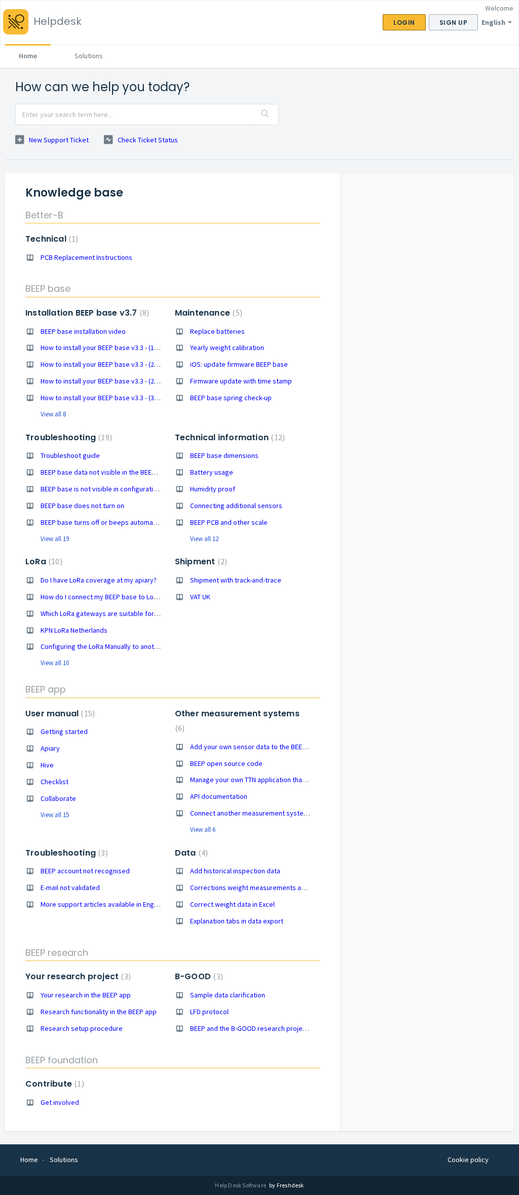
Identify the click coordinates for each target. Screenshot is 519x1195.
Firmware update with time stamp (241, 381)
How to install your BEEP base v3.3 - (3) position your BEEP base (136, 397)
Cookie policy (468, 1159)
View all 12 (204, 538)
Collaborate (58, 798)
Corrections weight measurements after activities (265, 887)
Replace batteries (217, 331)
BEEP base (47, 288)
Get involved (60, 1102)
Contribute (53, 1084)
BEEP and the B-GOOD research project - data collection (274, 1028)
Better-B (44, 215)
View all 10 (55, 663)
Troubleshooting (67, 437)
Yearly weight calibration (227, 347)
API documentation (218, 796)
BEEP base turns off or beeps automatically (106, 522)
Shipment (200, 561)
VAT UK (200, 596)
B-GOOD (197, 976)
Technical (50, 239)
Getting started (64, 731)
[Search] (265, 114)
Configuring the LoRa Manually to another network (116, 646)
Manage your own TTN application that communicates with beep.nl (289, 779)
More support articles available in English (102, 904)
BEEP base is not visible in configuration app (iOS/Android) (128, 488)
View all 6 (202, 829)
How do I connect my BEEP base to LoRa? (102, 596)
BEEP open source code (226, 763)
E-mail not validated (70, 887)
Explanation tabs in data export (236, 921)
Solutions (89, 55)
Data (190, 853)
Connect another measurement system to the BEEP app (274, 813)
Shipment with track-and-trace (235, 580)
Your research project (76, 976)
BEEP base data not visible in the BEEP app (105, 472)
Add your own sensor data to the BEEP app (254, 746)
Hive (47, 764)
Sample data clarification (227, 994)
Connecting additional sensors (236, 505)
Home (28, 55)
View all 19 (55, 538)
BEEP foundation (61, 1060)
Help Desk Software (241, 1185)
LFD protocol (209, 1011)
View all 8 (53, 414)
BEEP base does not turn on (82, 505)
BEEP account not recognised (85, 870)
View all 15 (55, 815)
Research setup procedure (82, 1028)
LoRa (42, 561)
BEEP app (45, 689)
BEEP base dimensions (224, 455)
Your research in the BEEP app (86, 994)
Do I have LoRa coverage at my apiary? (99, 580)
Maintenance (207, 313)
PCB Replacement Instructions (86, 257)
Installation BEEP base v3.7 (85, 313)
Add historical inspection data (235, 870)
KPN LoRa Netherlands (74, 630)
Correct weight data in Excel (232, 904)
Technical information (228, 437)
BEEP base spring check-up (231, 397)
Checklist (54, 781)
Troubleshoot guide (70, 455)
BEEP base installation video (83, 331)
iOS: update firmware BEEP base (239, 364)
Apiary (50, 748)
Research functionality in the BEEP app (99, 1011)
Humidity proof (212, 488)
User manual (58, 713)
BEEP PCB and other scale (229, 522)
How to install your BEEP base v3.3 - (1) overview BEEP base (130, 347)
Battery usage (211, 472)
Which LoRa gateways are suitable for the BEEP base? (121, 613)
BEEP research (56, 952)
